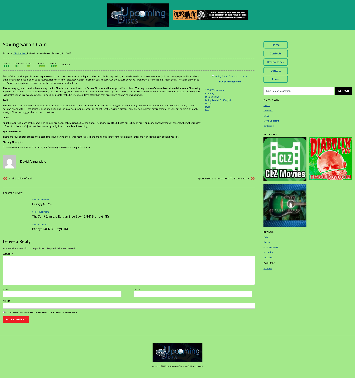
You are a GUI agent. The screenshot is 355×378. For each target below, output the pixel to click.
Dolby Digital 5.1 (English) (218, 100)
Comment (8, 254)
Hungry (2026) (42, 204)
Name (6, 289)
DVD (207, 106)
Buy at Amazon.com (230, 81)
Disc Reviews (20, 53)
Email (137, 289)
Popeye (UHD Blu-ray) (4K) (50, 229)
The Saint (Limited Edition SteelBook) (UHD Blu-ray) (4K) (70, 216)
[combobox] (298, 91)
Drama (208, 103)
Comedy (209, 93)
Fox (207, 110)
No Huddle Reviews (40, 200)
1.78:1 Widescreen (214, 90)
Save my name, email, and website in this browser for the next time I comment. (41, 312)
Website (6, 301)
